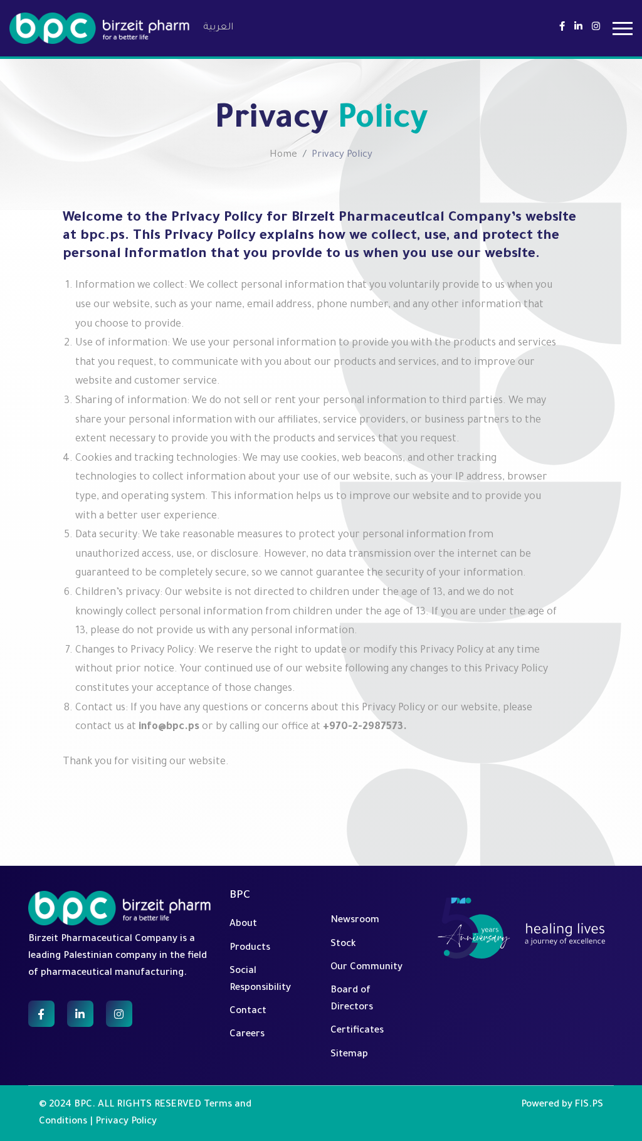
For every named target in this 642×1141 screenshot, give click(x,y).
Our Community (366, 967)
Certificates (357, 1031)
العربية (218, 28)
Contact (247, 1011)
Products (249, 948)
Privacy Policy (126, 1122)
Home (283, 155)
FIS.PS (589, 1105)
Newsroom (354, 920)
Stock (343, 944)
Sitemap (349, 1054)
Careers (247, 1034)
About (243, 924)
